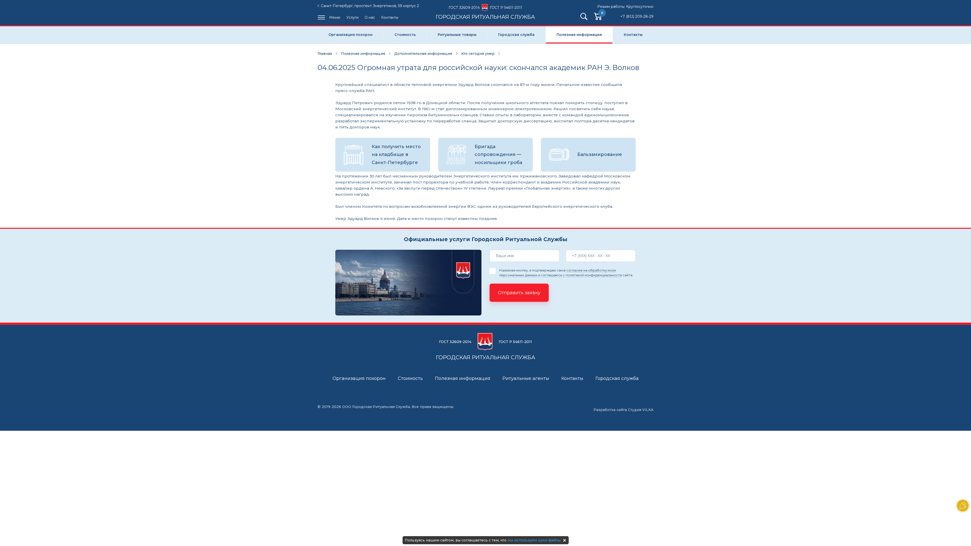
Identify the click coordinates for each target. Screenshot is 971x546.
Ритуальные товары (457, 34)
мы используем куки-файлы (534, 540)
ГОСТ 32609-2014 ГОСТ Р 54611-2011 (485, 12)
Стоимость (405, 34)
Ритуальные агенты (525, 378)
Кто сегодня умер (478, 53)
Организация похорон (350, 34)
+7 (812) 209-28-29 (636, 16)
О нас (370, 17)
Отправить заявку (519, 292)
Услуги (352, 17)
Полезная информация (579, 34)
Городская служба (516, 34)
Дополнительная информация (423, 53)
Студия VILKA (640, 409)
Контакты (389, 17)
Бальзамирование (599, 154)
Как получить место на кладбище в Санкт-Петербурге (396, 154)
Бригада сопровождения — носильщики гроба (498, 154)
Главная (325, 53)
